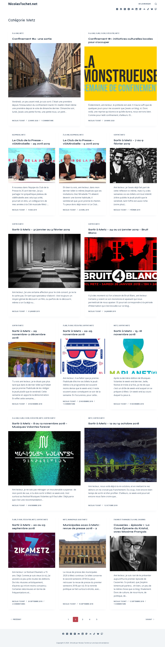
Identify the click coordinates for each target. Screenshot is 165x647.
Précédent (17, 619)
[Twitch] (156, 9)
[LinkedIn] (136, 9)
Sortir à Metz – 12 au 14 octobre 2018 (113, 423)
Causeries (141, 519)
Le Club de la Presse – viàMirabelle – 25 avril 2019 (31, 142)
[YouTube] (129, 9)
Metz (21, 33)
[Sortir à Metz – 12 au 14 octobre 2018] (120, 455)
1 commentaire (47, 121)
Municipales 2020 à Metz (77, 519)
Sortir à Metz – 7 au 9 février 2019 (128, 142)
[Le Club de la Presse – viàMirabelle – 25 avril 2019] (31, 165)
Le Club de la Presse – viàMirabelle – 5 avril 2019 (81, 142)
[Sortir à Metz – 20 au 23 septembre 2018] (31, 550)
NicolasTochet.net (22, 4)
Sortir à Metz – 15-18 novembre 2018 (128, 332)
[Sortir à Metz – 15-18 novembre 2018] (133, 356)
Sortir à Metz (119, 135)
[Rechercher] (156, 4)
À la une (15, 33)
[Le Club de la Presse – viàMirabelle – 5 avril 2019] (82, 165)
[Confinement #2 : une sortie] (44, 70)
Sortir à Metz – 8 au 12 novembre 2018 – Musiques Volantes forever (39, 425)
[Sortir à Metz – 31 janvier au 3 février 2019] (44, 261)
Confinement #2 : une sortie (32, 38)
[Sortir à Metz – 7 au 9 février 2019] (133, 165)
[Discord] (133, 9)
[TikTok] (148, 9)
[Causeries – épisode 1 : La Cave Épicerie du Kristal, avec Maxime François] (133, 553)
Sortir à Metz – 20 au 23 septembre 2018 (28, 526)
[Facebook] (121, 9)
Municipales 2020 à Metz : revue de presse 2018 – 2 (81, 526)
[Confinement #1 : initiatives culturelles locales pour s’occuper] (120, 73)
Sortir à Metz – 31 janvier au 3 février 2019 (41, 229)
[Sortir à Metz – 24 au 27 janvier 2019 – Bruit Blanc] (120, 264)
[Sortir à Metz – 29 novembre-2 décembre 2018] (31, 359)
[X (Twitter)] (125, 9)
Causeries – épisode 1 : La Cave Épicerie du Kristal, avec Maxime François (131, 528)
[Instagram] (117, 9)
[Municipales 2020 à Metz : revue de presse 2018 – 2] (82, 550)
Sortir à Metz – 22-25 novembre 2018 (77, 332)
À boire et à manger (122, 519)
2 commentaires (18, 604)
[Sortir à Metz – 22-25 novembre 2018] (82, 356)
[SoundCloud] (144, 9)
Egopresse (16, 135)
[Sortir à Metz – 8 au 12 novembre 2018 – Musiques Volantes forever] (44, 458)
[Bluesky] (152, 9)
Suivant (149, 619)
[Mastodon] (140, 9)
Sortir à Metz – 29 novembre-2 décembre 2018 (29, 334)
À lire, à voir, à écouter (105, 33)
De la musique (145, 4)
